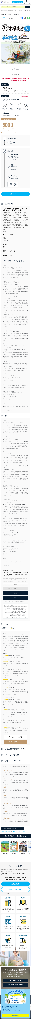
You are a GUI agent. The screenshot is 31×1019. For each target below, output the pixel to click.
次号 (12, 90)
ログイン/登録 (17, 2)
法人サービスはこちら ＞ (8, 893)
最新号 (5, 90)
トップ (2, 10)
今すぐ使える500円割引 (23, 96)
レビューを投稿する (14, 741)
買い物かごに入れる (15, 194)
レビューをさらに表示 (16, 737)
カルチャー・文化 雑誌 (17, 10)
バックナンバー (20, 90)
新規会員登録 (15, 884)
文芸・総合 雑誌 (8, 10)
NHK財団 (3, 17)
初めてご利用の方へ (15, 889)
